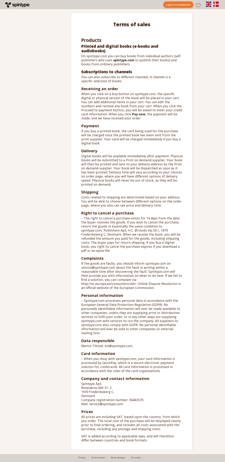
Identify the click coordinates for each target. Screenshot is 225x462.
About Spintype (118, 457)
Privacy (82, 457)
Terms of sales (98, 457)
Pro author (136, 457)
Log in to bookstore (178, 4)
